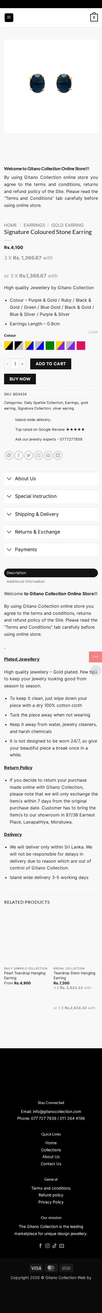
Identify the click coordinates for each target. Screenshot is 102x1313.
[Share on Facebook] (18, 455)
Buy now (20, 379)
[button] (9, 17)
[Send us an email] (61, 1246)
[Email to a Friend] (38, 455)
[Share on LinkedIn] (58, 455)
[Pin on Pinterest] (48, 455)
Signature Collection (34, 408)
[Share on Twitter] (28, 455)
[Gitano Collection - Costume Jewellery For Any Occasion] (51, 17)
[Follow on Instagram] (47, 1246)
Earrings (34, 225)
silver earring (63, 408)
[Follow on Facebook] (40, 1246)
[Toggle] (9, 479)
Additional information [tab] (26, 581)
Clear (93, 332)
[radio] (8, 345)
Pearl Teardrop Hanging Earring (24, 975)
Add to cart (51, 363)
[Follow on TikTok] (54, 1246)
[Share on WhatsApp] (9, 455)
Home (10, 225)
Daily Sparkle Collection (43, 403)
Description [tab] (16, 573)
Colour (10, 336)
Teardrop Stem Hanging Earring (74, 975)
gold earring (67, 225)
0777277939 (71, 439)
